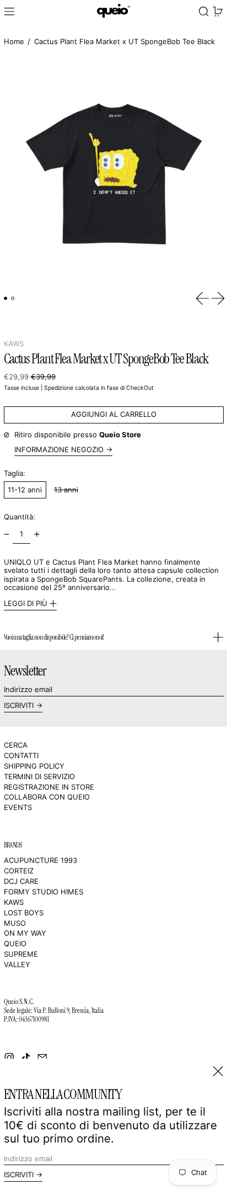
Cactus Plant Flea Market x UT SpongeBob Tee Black (124, 41)
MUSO (15, 923)
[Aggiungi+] (36, 534)
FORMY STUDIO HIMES (43, 891)
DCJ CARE (21, 881)
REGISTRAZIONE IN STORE (49, 786)
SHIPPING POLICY (34, 765)
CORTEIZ (19, 870)
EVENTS (18, 807)
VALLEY (17, 964)
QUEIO (15, 943)
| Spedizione (57, 387)
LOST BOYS (24, 912)
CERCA (16, 745)
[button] (203, 12)
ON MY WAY (25, 933)
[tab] (6, 299)
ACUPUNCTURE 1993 (40, 860)
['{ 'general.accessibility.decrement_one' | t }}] (6, 534)
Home (14, 41)
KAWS (14, 343)
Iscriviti (19, 705)
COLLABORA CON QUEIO (47, 796)
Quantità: (19, 516)
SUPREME (21, 954)
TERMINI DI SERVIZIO (39, 776)
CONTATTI (21, 755)
